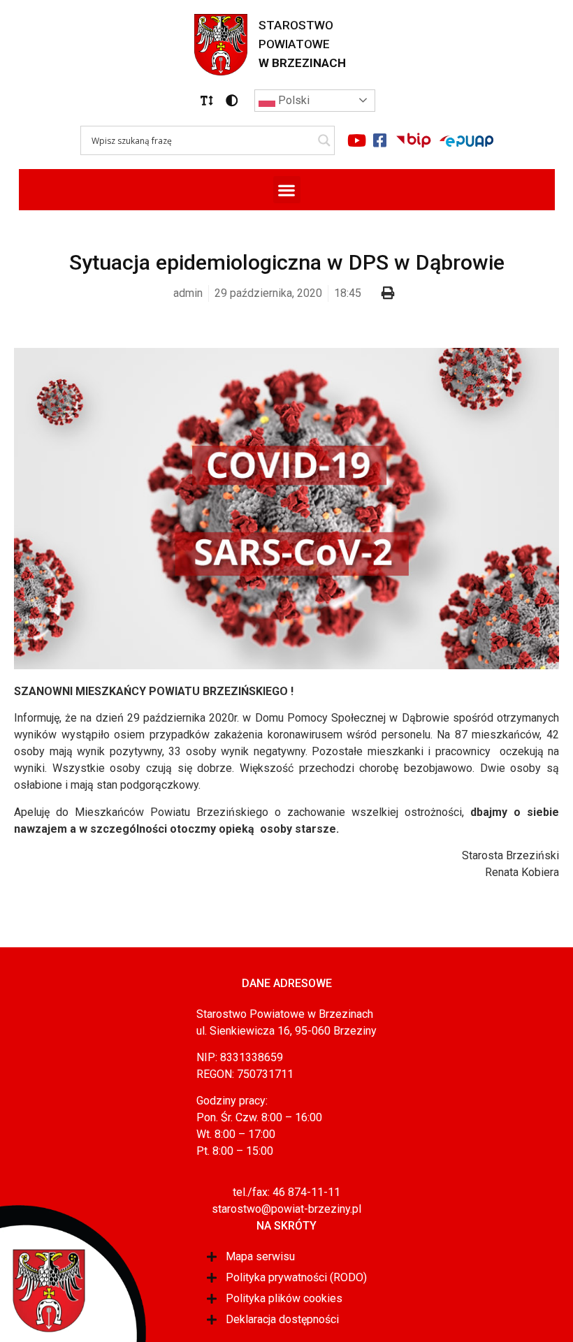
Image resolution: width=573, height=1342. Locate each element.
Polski (292, 100)
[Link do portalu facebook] (380, 140)
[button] (207, 100)
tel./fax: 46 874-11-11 (286, 1192)
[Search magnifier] (324, 140)
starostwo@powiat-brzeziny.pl (286, 1209)
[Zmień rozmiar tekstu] (207, 101)
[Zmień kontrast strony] (232, 101)
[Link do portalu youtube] (357, 140)
